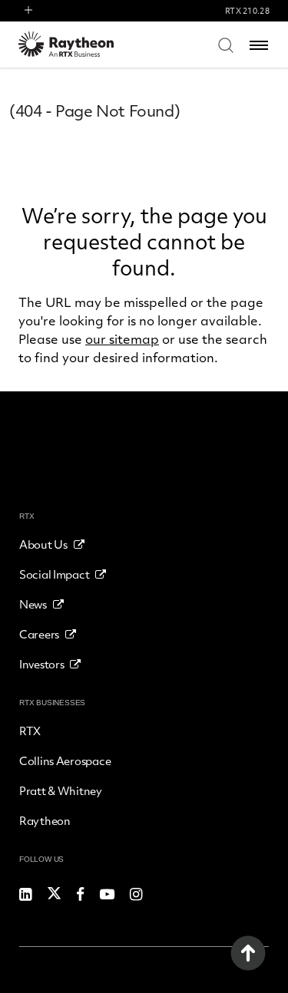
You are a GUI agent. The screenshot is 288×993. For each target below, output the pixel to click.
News (33, 604)
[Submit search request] (226, 44)
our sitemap (122, 339)
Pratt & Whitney (60, 790)
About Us (43, 544)
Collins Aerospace (65, 760)
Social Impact (54, 574)
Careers (39, 634)
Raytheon (45, 820)
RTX (30, 730)
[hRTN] (76, 44)
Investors (41, 663)
